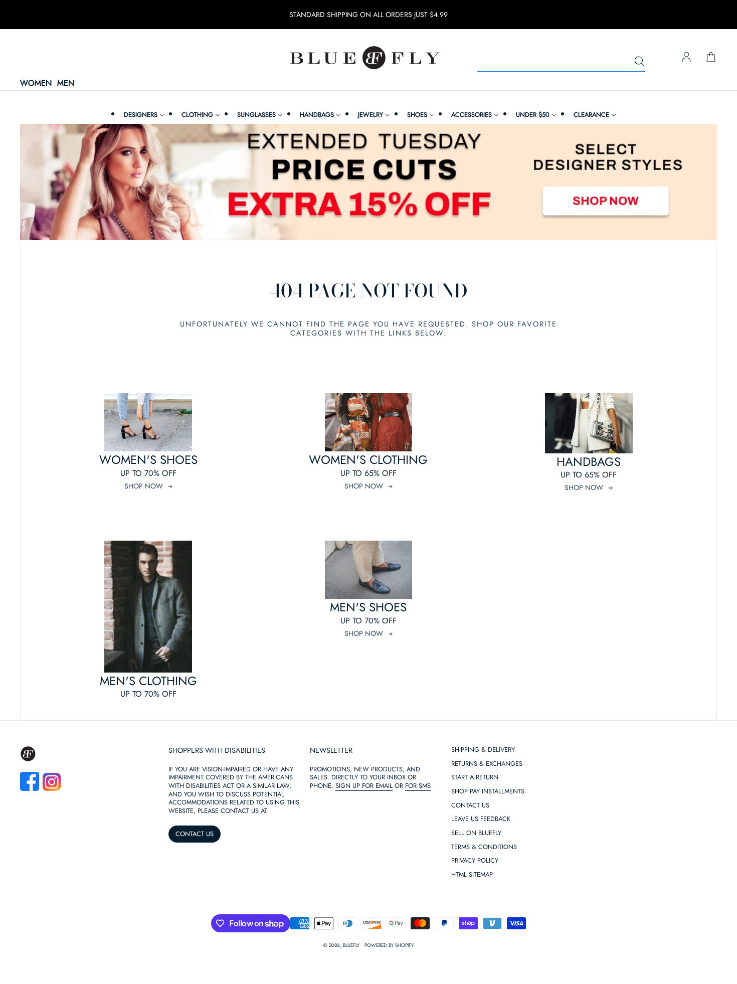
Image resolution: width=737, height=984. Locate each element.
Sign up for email (364, 785)
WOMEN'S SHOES (148, 459)
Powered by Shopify (389, 945)
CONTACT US (194, 834)
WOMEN (36, 83)
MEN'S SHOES (368, 607)
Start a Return (474, 777)
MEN (65, 83)
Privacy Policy (474, 861)
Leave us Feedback (480, 819)
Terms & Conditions (484, 847)
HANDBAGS (589, 461)
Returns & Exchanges (486, 764)
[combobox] (561, 62)
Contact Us (470, 805)
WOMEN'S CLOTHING (368, 459)
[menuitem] (142, 114)
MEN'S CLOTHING (148, 681)
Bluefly (351, 945)
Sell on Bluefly (476, 833)
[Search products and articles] (639, 61)
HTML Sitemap (472, 875)
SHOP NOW (143, 486)
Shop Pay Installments (487, 791)
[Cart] (711, 58)
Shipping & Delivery (483, 750)
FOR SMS (418, 785)
